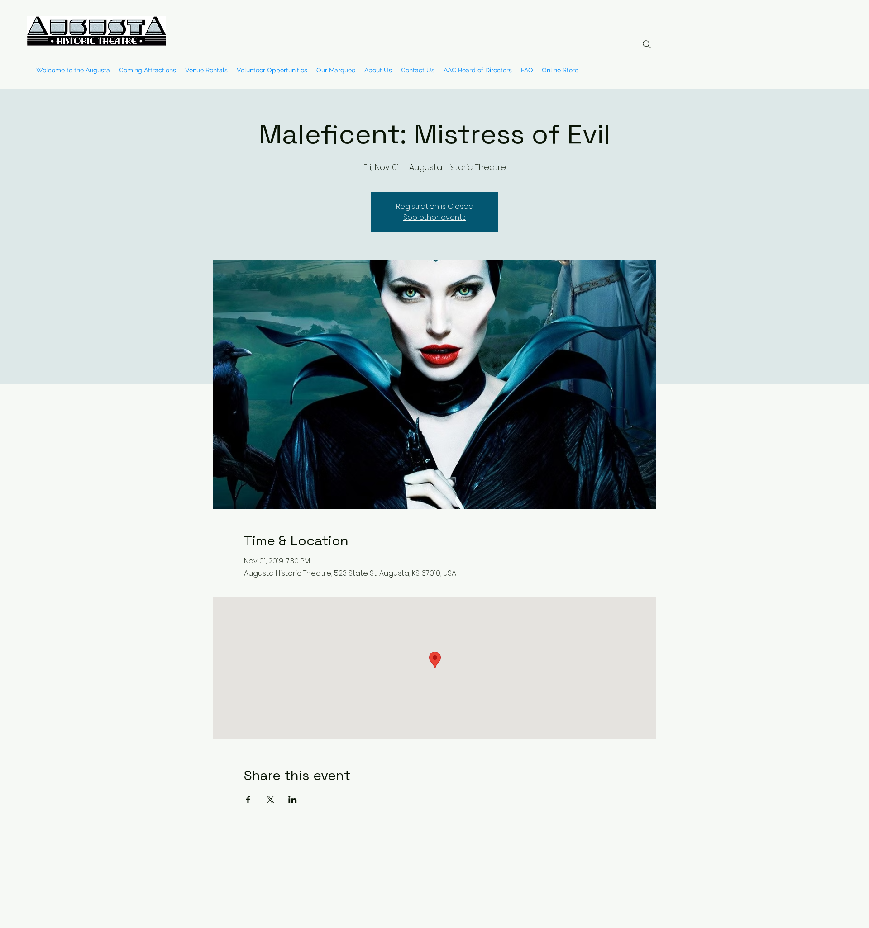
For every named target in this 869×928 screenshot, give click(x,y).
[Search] (646, 44)
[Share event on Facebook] (248, 799)
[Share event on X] (270, 799)
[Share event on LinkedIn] (292, 799)
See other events (434, 217)
